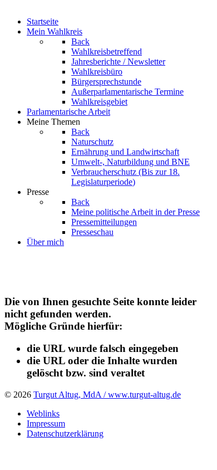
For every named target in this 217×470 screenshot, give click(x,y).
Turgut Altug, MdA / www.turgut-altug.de (107, 394)
